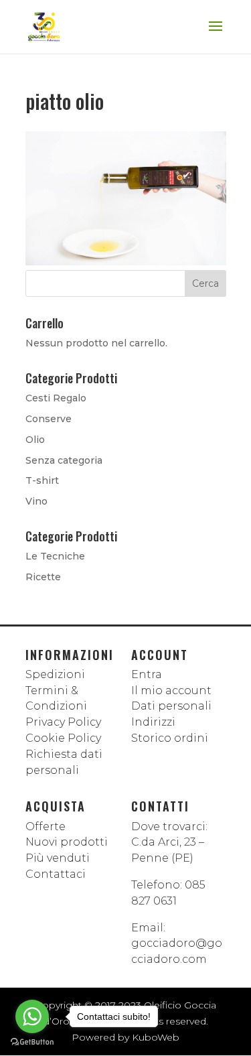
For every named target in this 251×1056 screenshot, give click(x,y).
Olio (35, 440)
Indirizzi (153, 722)
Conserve (48, 419)
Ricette (43, 577)
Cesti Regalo (55, 398)
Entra (146, 674)
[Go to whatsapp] (32, 1016)
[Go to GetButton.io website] (32, 1042)
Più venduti (57, 858)
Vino (36, 501)
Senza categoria (63, 460)
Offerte (45, 826)
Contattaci (55, 874)
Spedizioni (55, 674)
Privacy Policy (63, 722)
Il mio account (171, 690)
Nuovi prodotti (66, 842)
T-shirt (42, 480)
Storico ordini (169, 738)
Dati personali (171, 706)
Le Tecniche (55, 556)
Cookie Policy (63, 738)
